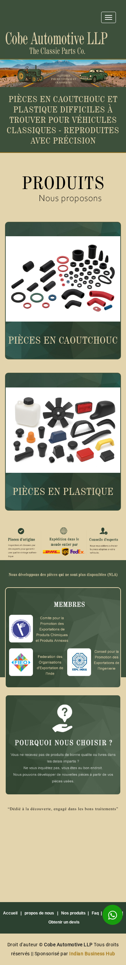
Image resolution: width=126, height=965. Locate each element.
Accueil (10, 913)
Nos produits (73, 913)
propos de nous (39, 913)
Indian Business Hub (92, 953)
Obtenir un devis (64, 922)
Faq (95, 913)
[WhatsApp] (112, 915)
